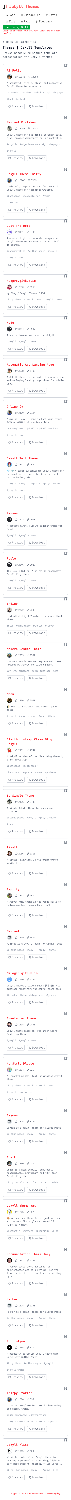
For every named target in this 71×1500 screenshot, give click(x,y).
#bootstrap (13, 196)
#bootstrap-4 (30, 766)
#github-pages (55, 92)
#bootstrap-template (19, 772)
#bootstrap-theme (45, 772)
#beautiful (42, 1231)
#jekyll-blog (50, 1470)
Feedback (45, 21)
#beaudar (12, 995)
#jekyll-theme (15, 257)
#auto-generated (17, 1415)
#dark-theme (23, 625)
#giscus (51, 995)
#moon (41, 716)
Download (38, 106)
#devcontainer (31, 196)
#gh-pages (22, 1470)
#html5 (46, 196)
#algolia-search (30, 144)
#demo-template (41, 671)
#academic (13, 92)
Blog (12, 21)
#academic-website (32, 92)
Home (12, 15)
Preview (17, 106)
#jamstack (13, 202)
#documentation (16, 251)
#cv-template (15, 428)
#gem (55, 671)
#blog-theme (14, 299)
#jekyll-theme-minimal (21, 1092)
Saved (53, 15)
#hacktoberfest (16, 99)
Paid (27, 21)
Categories (32, 15)
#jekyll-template (47, 428)
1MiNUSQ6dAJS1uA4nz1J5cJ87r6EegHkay (40, 1493)
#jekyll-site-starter (20, 1421)
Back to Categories (21, 41)
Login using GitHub (16, 27)
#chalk (20, 1182)
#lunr (10, 824)
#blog (10, 625)
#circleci (32, 1182)
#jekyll (11, 151)
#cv (9, 671)
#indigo (37, 625)
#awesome (28, 1231)
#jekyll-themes (53, 299)
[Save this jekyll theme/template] (66, 66)
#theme (52, 716)
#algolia (12, 144)
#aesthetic (13, 1231)
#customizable (49, 1182)
